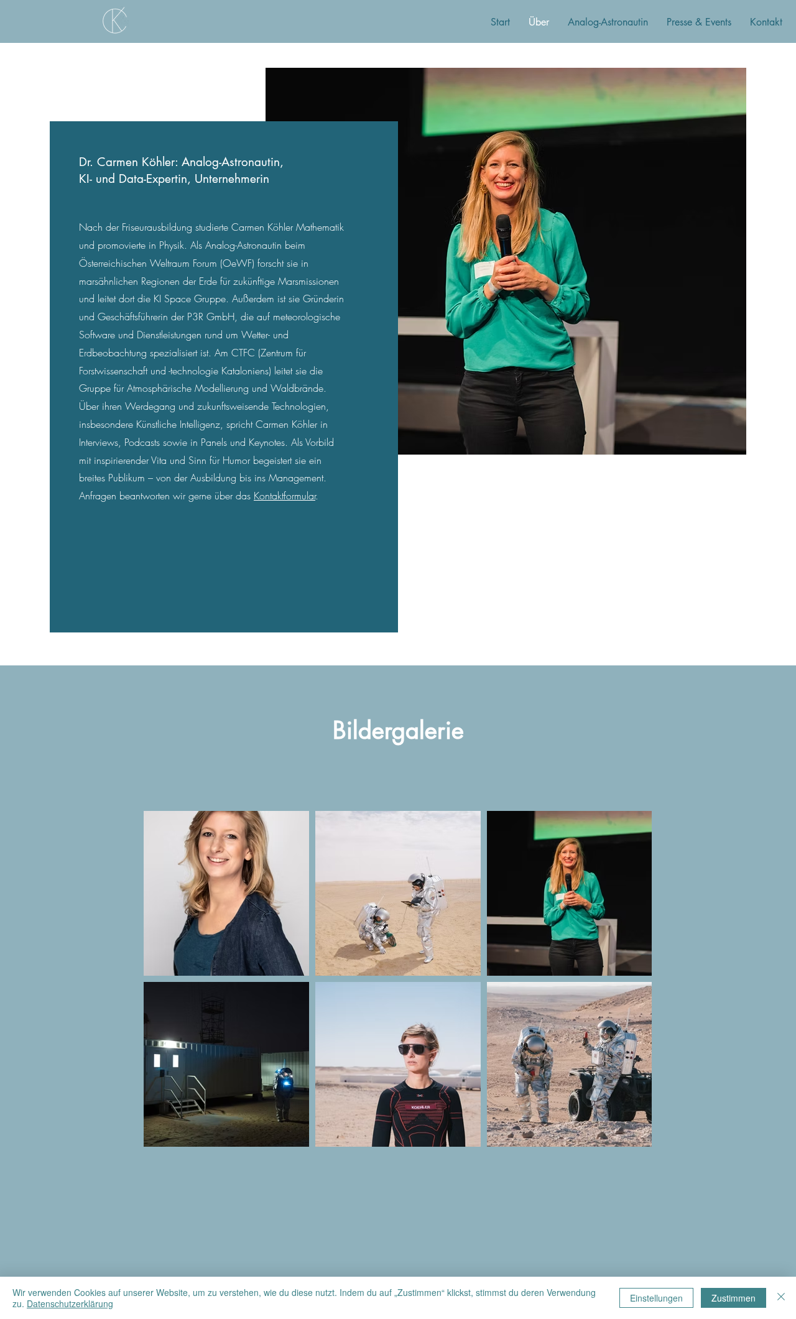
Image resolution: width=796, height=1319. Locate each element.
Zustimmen (733, 1298)
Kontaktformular (284, 495)
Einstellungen (656, 1298)
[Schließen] (781, 1298)
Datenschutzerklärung (70, 1303)
